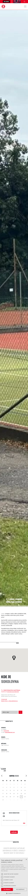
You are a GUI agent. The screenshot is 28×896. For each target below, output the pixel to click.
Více (24, 823)
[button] (14, 658)
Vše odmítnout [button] (20, 889)
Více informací (4, 871)
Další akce (14, 832)
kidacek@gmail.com (10, 732)
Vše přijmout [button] (7, 889)
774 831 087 (4, 699)
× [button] (26, 859)
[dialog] (14, 877)
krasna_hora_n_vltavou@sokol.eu (9, 701)
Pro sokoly (6, 1)
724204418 (6, 730)
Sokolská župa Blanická (13, 691)
